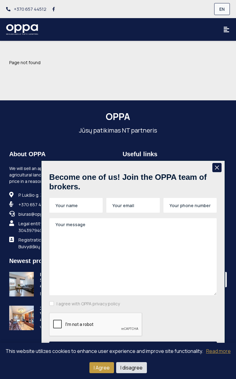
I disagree (131, 367)
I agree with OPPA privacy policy (88, 304)
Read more (218, 351)
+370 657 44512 (29, 9)
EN (222, 9)
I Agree (102, 367)
